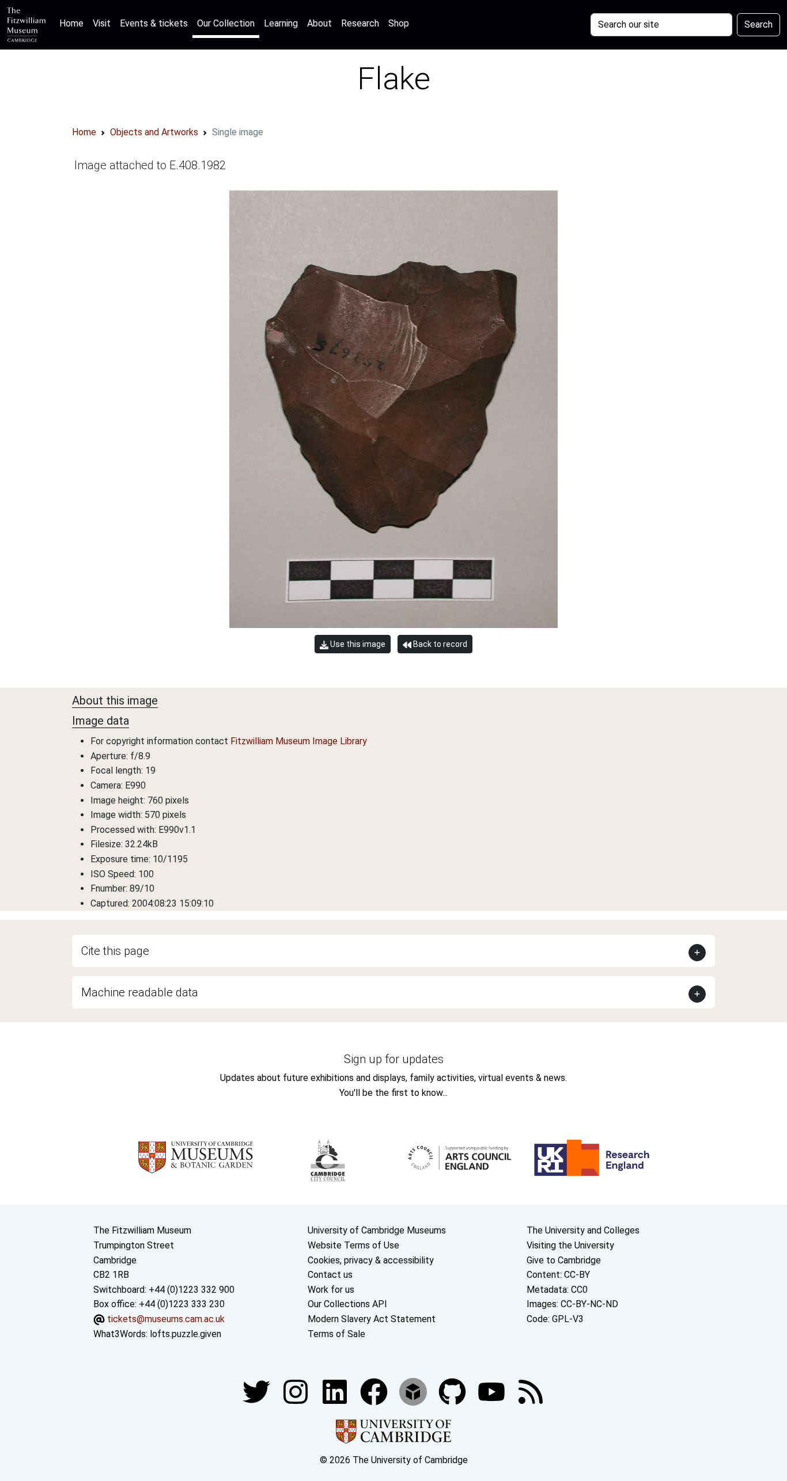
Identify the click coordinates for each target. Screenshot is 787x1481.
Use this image (356, 644)
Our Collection (226, 23)
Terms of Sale (336, 1333)
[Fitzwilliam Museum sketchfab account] (414, 1390)
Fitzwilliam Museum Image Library (298, 741)
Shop (398, 23)
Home (73, 23)
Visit (102, 23)
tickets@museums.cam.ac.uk (166, 1319)
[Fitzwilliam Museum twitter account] (257, 1390)
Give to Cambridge (564, 1260)
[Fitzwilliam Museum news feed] (530, 1390)
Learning (281, 23)
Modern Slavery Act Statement (372, 1319)
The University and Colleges (583, 1230)
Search (758, 24)
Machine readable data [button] (139, 992)
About (319, 23)
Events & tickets (154, 23)
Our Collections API (347, 1304)
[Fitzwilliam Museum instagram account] (296, 1390)
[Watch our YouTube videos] (492, 1390)
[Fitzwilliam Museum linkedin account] (375, 1390)
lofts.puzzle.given (185, 1333)
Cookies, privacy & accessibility (371, 1260)
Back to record (439, 644)
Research (360, 23)
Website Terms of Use (353, 1245)
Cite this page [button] (115, 951)
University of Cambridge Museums (377, 1230)
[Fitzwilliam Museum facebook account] (335, 1390)
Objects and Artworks (154, 132)
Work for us (331, 1289)
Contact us (330, 1274)
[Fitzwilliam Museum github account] (453, 1390)
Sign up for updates (394, 1059)
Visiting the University (570, 1245)
